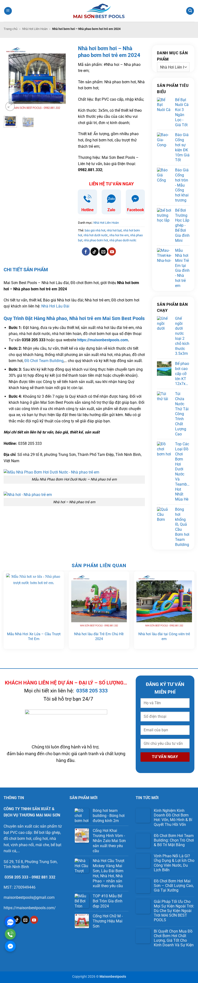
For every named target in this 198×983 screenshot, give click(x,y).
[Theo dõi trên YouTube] (112, 251)
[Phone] (10, 934)
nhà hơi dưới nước (96, 235)
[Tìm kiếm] (190, 11)
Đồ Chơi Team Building (44, 360)
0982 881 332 (43, 877)
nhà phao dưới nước (122, 240)
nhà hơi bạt (114, 230)
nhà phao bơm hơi (96, 240)
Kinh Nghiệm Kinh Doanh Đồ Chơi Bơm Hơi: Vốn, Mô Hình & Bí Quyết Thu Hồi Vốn (173, 817)
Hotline (87, 210)
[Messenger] (10, 946)
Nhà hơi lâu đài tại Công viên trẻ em (164, 636)
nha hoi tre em (119, 235)
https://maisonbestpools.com (102, 340)
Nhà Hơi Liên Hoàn (35, 29)
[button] (8, 11)
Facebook (135, 210)
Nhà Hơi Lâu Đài (55, 306)
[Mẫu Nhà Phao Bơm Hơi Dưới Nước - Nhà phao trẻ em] (51, 472)
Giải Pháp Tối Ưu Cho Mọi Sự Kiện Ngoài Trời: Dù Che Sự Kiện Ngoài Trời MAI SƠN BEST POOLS (174, 910)
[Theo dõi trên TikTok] (95, 251)
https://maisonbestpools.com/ (30, 908)
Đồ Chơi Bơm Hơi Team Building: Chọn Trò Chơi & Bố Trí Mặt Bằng (174, 840)
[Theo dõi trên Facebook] (86, 251)
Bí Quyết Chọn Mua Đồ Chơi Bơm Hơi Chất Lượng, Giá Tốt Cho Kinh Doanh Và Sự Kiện (174, 938)
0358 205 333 (92, 691)
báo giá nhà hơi (95, 230)
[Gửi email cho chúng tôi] (103, 251)
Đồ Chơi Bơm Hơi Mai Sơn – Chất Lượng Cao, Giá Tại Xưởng (174, 885)
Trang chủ (10, 29)
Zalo (111, 210)
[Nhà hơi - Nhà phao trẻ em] (28, 494)
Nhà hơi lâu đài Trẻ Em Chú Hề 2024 (99, 636)
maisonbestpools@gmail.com (29, 897)
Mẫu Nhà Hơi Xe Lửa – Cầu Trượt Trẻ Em (34, 636)
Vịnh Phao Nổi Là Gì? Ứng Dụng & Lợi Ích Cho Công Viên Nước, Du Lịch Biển (174, 863)
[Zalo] (10, 922)
